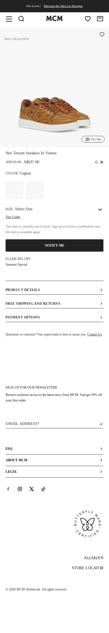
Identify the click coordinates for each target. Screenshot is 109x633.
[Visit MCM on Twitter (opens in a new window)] (31, 489)
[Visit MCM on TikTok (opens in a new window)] (43, 489)
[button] (54, 87)
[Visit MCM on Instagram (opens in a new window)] (19, 489)
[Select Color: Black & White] (14, 190)
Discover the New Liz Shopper (63, 6)
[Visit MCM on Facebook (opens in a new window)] (8, 489)
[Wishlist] (87, 18)
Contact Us (94, 334)
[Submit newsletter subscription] (100, 424)
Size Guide (13, 217)
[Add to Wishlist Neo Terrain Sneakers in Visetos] (102, 35)
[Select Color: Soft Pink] (35, 190)
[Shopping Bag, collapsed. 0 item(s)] (100, 18)
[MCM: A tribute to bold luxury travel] (54, 20)
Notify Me (54, 245)
